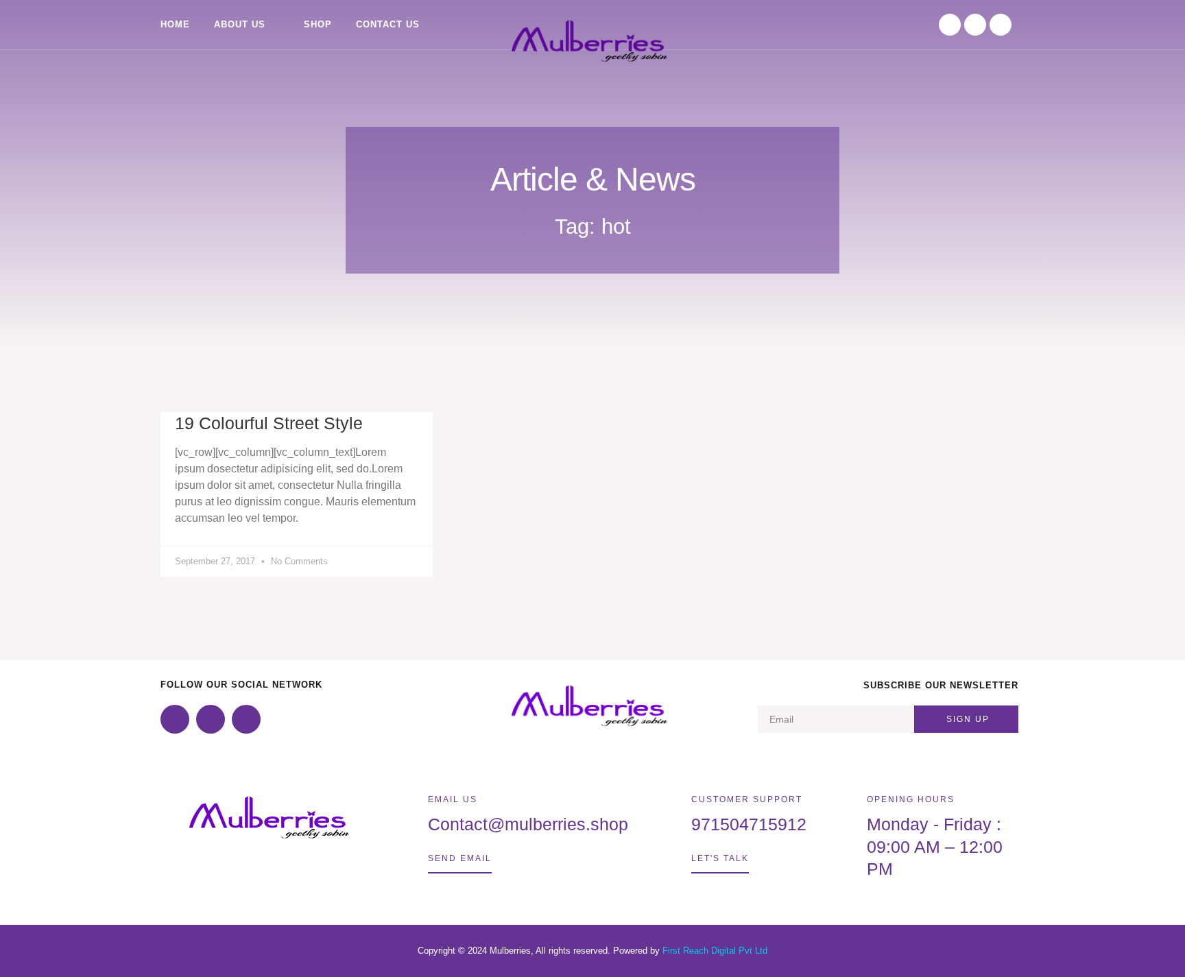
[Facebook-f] (950, 25)
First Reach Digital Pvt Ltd (714, 950)
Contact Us (388, 24)
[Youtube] (1001, 25)
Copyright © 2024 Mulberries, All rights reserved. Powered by (540, 950)
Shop (318, 24)
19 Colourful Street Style (269, 423)
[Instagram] (975, 25)
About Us (239, 24)
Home (175, 24)
